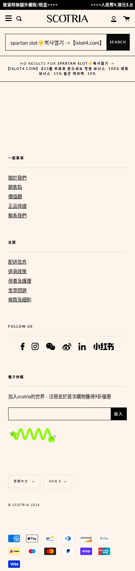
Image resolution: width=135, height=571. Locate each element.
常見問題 (17, 290)
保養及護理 (19, 281)
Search (118, 42)
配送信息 (17, 262)
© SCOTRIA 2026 (24, 505)
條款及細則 (19, 299)
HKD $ (55, 481)
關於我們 (17, 178)
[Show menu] (8, 18)
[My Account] (110, 18)
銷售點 (15, 187)
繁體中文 (21, 481)
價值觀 (15, 196)
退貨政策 (17, 271)
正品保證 (17, 206)
